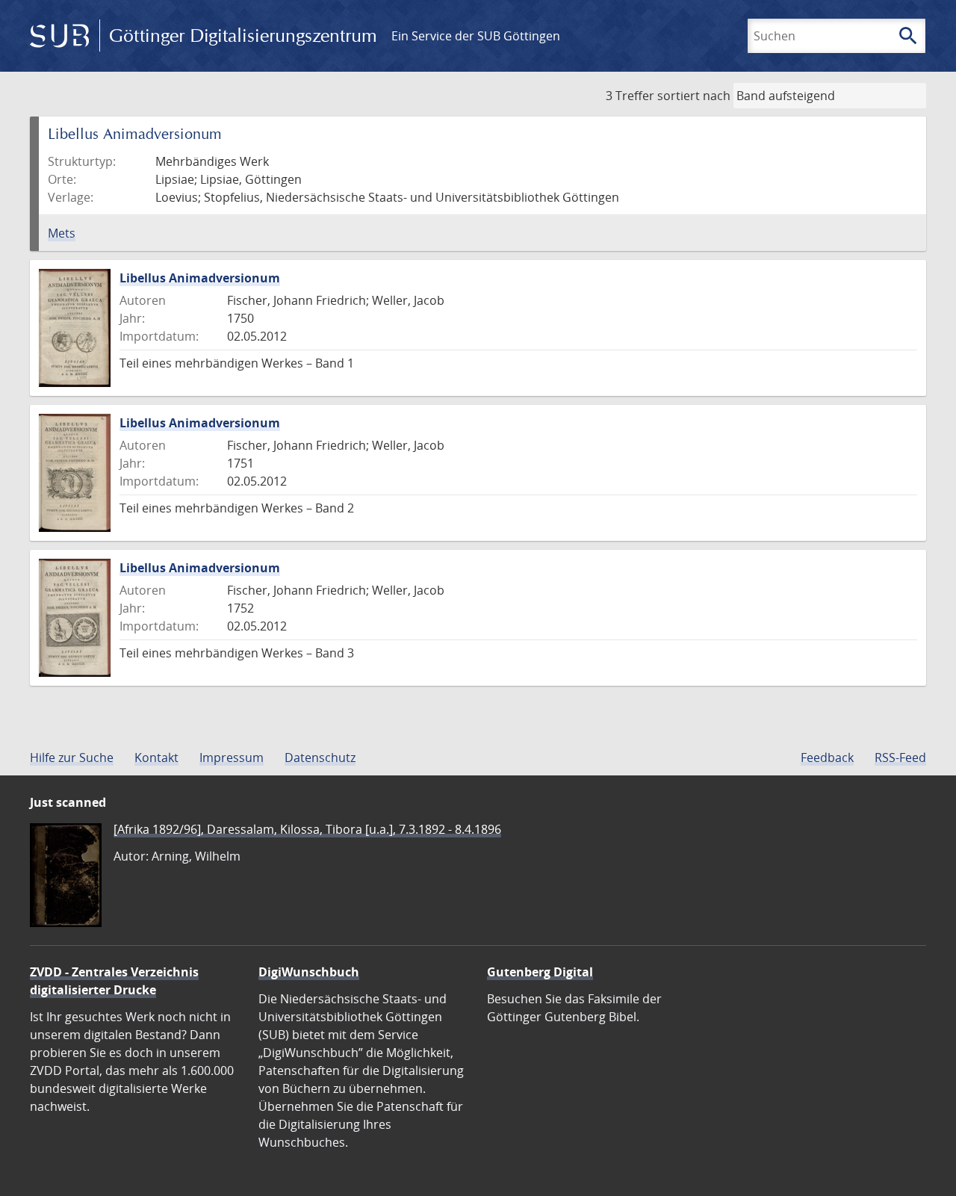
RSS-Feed (900, 757)
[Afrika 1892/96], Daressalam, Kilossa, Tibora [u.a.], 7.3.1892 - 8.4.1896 (307, 829)
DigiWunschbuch (308, 972)
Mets (61, 233)
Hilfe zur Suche (72, 757)
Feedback (827, 757)
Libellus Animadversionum (200, 278)
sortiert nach (693, 95)
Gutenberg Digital (540, 972)
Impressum (231, 757)
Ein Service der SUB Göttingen (475, 36)
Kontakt (156, 757)
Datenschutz (320, 757)
